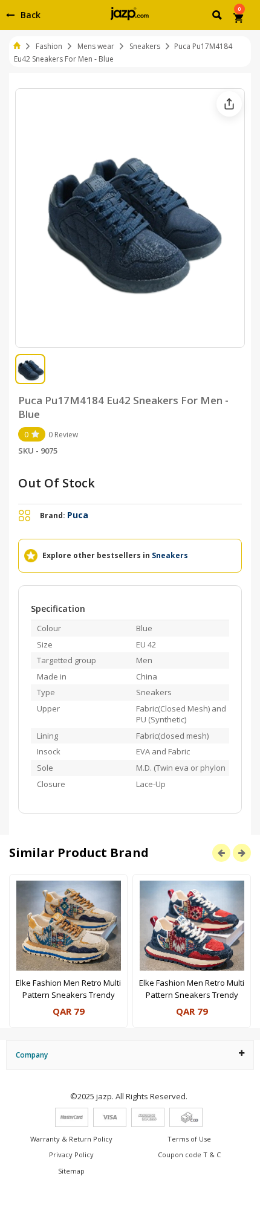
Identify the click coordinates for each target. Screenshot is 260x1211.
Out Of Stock (56, 483)
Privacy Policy (71, 1154)
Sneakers (144, 46)
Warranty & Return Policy (71, 1138)
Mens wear (95, 46)
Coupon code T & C (189, 1154)
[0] (239, 19)
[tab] (130, 1055)
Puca (77, 515)
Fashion (49, 46)
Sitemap (71, 1170)
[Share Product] (229, 104)
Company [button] (32, 1055)
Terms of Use (189, 1138)
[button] (218, 16)
